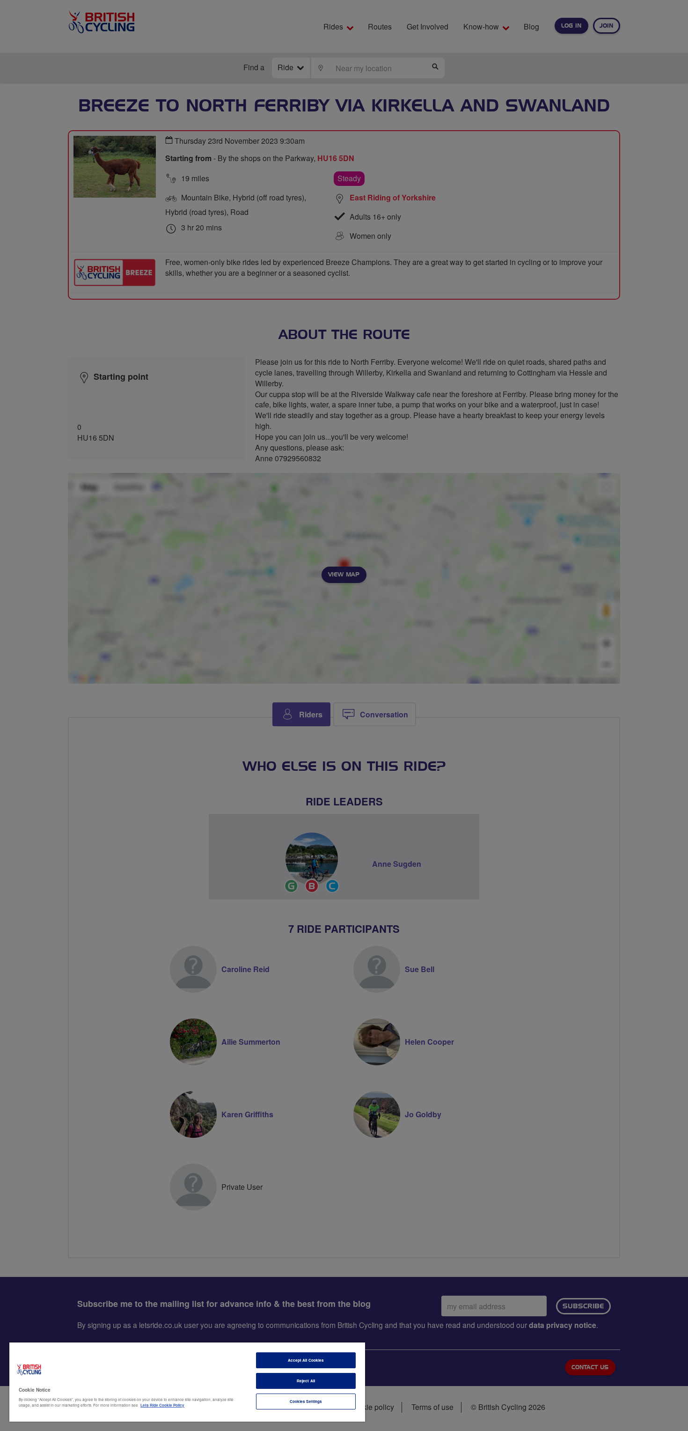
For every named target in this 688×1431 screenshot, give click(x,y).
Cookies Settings (306, 1401)
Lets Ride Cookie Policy (162, 1405)
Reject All (306, 1380)
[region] (187, 1382)
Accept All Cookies (306, 1360)
